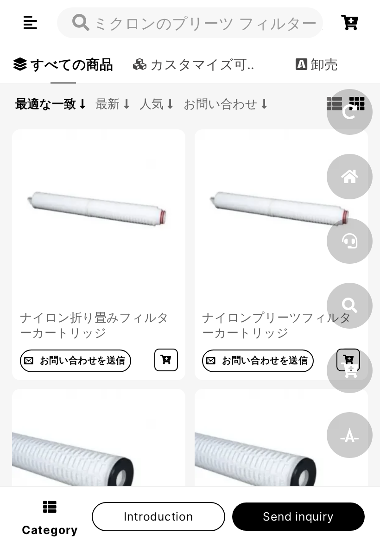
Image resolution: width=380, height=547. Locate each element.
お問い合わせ (221, 103)
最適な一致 (45, 103)
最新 (107, 103)
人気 (151, 103)
